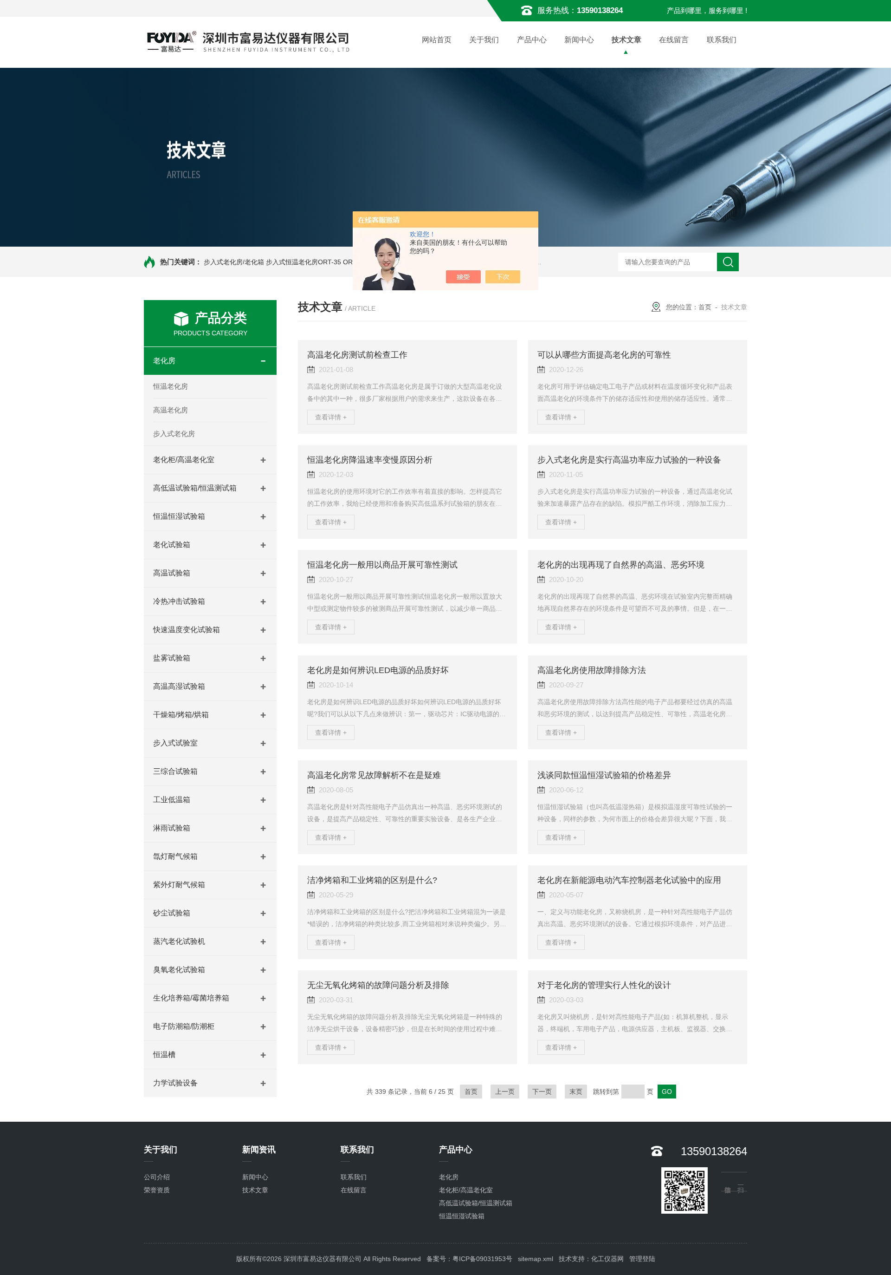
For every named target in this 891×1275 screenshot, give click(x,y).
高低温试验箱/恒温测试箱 (195, 488)
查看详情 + (331, 417)
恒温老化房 (170, 386)
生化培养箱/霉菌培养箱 (191, 998)
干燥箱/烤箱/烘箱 (181, 715)
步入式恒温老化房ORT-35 (303, 262)
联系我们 (721, 40)
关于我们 (484, 40)
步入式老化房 (174, 434)
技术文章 (626, 40)
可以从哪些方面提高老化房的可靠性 (604, 355)
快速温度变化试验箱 (186, 630)
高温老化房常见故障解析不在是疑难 (374, 775)
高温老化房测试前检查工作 (357, 355)
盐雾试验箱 (171, 658)
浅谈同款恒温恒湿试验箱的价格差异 (604, 775)
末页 (575, 1091)
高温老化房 (170, 410)
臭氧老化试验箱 (179, 970)
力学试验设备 (175, 1083)
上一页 (505, 1091)
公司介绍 (157, 1177)
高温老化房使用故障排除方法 (591, 670)
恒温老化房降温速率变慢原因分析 (370, 459)
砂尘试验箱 (171, 913)
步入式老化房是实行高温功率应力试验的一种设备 (629, 459)
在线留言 (674, 40)
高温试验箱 (171, 573)
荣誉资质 (157, 1190)
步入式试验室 (175, 743)
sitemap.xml (535, 1258)
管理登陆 (642, 1258)
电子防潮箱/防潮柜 (183, 1026)
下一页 (542, 1091)
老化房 (164, 361)
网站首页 (437, 40)
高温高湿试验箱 (179, 686)
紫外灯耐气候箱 (179, 885)
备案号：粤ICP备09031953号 (469, 1258)
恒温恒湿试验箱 (179, 516)
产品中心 (532, 40)
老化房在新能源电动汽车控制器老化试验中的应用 (629, 880)
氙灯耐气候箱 (175, 856)
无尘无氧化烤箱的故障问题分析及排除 (378, 985)
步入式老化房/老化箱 (234, 262)
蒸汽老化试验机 (179, 941)
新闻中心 (579, 40)
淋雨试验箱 (171, 828)
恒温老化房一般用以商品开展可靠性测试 (382, 564)
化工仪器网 (607, 1258)
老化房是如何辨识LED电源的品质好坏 (378, 670)
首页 (704, 307)
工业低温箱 (171, 800)
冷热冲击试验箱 (179, 601)
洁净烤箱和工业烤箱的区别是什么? (372, 880)
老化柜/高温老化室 (183, 460)
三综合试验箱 (175, 771)
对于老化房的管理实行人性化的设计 (604, 985)
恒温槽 (164, 1055)
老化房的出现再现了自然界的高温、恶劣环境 (620, 564)
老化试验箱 (171, 545)
